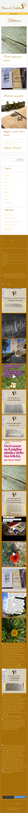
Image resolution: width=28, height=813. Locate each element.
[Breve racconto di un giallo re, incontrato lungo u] (14, 630)
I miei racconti (5, 259)
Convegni (6, 175)
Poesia (5, 196)
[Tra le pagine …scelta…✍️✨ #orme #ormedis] (14, 503)
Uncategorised (8, 202)
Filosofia (5, 143)
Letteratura (11, 143)
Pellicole (6, 199)
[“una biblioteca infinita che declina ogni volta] (14, 731)
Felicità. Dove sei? (12, 148)
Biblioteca (15, 142)
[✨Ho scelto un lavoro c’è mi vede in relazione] (14, 757)
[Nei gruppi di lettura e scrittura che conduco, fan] (14, 655)
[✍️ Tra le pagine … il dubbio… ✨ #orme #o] (14, 300)
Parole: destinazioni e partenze (12, 221)
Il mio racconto (5, 255)
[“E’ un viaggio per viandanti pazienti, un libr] (14, 528)
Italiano (6, 185)
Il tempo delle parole (10, 218)
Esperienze (21, 142)
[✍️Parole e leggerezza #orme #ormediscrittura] (14, 452)
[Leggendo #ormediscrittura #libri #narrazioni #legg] (14, 681)
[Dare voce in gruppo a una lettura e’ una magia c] (14, 554)
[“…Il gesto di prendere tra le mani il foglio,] (14, 376)
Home (3, 252)
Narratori (6, 192)
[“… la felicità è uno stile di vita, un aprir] (14, 325)
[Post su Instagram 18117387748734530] (14, 604)
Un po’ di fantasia (8, 215)
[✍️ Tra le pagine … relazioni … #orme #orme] (14, 427)
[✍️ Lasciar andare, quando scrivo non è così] (14, 706)
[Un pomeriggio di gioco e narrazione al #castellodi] (14, 351)
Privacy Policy (19, 803)
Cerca (5, 157)
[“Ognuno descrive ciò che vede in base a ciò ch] (14, 478)
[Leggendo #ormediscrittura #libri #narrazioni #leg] (14, 782)
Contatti (4, 265)
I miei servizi (5, 262)
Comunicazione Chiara (14, 809)
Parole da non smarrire (13, 96)
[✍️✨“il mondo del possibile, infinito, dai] (14, 579)
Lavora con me (9, 803)
